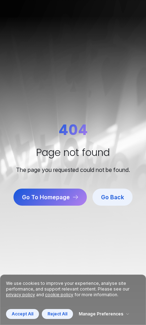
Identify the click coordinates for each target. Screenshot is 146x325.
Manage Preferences (101, 313)
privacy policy (20, 294)
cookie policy (59, 294)
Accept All (22, 313)
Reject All (57, 313)
